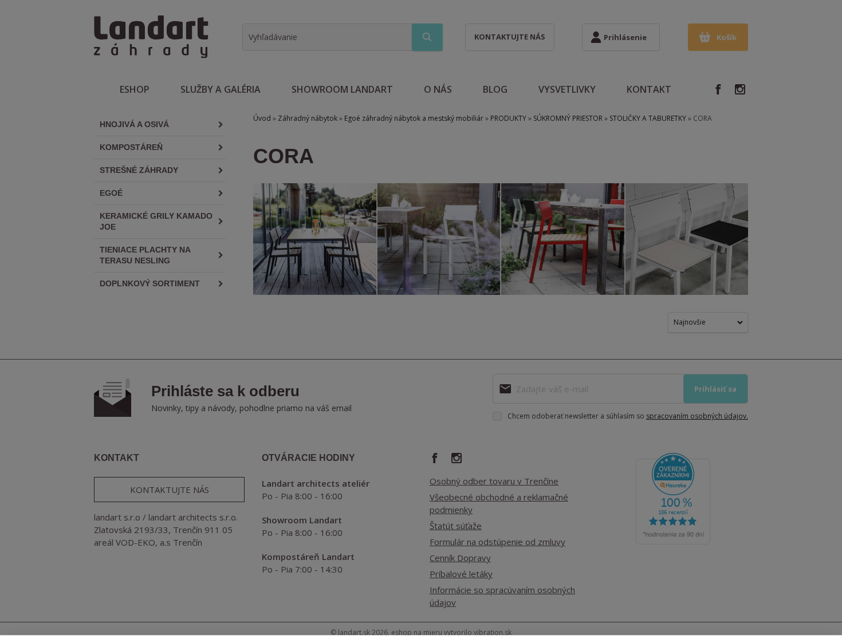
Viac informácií (106, 622)
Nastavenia (699, 608)
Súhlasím (785, 608)
